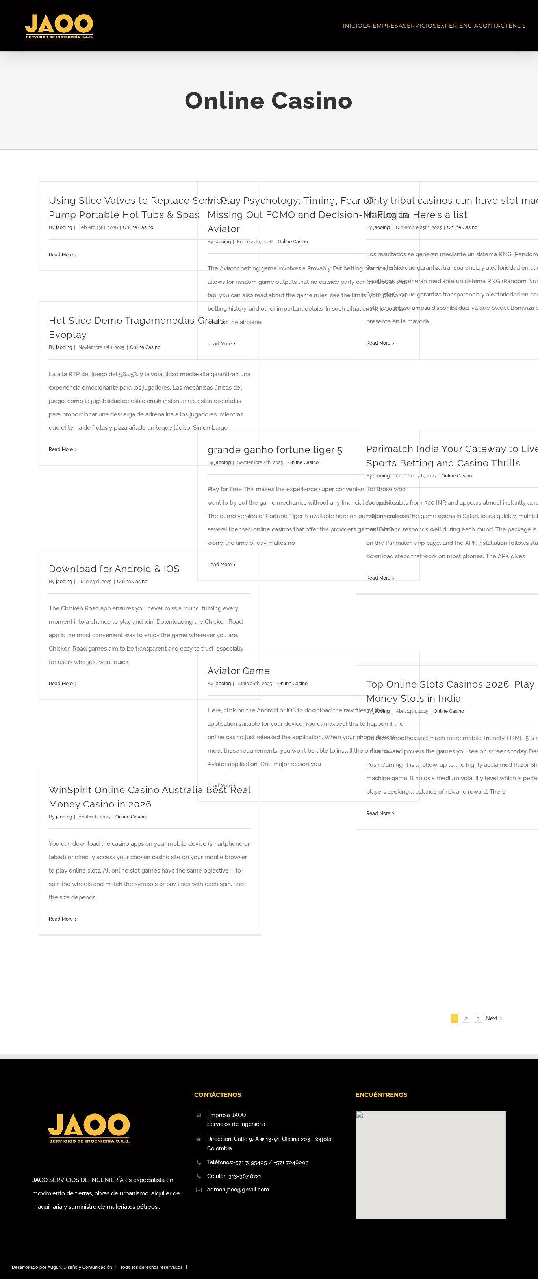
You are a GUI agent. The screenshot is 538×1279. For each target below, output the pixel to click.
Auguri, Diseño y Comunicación (80, 1267)
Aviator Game (239, 671)
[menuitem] (353, 25)
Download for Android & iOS (114, 568)
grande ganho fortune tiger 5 (275, 449)
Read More (61, 254)
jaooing (64, 227)
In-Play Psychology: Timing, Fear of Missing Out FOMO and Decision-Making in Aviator (308, 215)
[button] (430, 1160)
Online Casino (138, 227)
